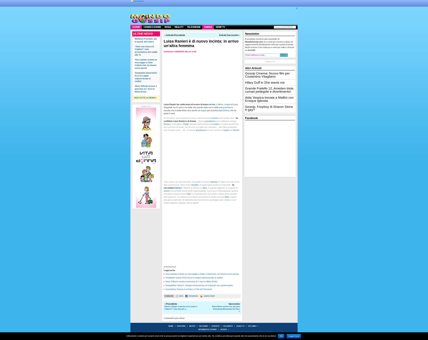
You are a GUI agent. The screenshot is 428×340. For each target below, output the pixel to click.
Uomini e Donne (152, 27)
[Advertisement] (202, 77)
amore (167, 191)
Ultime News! (143, 33)
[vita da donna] (146, 158)
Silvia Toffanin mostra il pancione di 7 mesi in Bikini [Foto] (146, 89)
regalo (204, 110)
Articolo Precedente (175, 35)
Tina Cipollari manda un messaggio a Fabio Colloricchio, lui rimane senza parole (202, 274)
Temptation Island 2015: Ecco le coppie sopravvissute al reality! (194, 278)
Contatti (215, 326)
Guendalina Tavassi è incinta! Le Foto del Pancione (188, 289)
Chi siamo (203, 326)
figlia (221, 110)
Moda (168, 27)
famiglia (195, 185)
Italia (227, 197)
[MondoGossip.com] (149, 19)
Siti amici (252, 326)
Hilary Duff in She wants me (265, 82)
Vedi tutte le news (144, 98)
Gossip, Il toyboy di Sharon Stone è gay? (269, 108)
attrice (220, 104)
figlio (205, 188)
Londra (215, 124)
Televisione (193, 27)
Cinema (208, 27)
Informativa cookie (207, 329)
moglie (227, 104)
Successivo (226, 306)
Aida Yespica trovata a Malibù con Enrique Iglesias (269, 99)
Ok (281, 336)
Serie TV (220, 27)
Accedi (223, 329)
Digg (181, 296)
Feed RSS (181, 326)
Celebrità (228, 326)
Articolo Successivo (228, 35)
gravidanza (228, 107)
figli (188, 194)
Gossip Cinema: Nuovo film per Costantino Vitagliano (267, 75)
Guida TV (240, 326)
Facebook (193, 296)
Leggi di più (293, 336)
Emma (226, 110)
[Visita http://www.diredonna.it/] (137, 1)
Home (170, 326)
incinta (212, 104)
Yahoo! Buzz (209, 296)
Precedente (181, 306)
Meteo (192, 326)
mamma (214, 182)
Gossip (136, 27)
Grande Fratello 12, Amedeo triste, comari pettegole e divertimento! (269, 90)
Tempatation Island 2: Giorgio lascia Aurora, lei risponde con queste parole (199, 285)
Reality (179, 27)
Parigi (186, 124)
